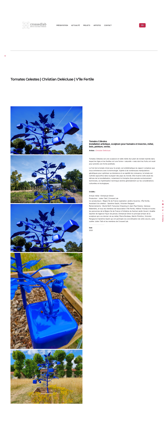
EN (142, 25)
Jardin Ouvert (143, 211)
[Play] (46, 130)
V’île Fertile (130, 209)
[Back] (5, 56)
